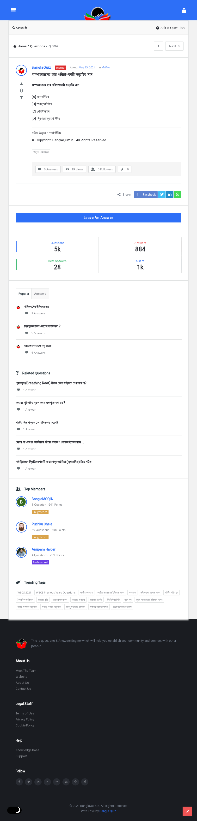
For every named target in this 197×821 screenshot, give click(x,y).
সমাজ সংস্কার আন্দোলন (27, 607)
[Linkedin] (38, 781)
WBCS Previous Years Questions (55, 592)
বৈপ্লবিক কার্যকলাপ (25, 599)
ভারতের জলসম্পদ (60, 599)
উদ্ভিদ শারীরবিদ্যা (41, 152)
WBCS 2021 (24, 592)
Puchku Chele (42, 524)
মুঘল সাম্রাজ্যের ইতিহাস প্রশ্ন (149, 599)
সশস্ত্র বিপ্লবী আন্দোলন (51, 607)
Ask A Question (172, 27)
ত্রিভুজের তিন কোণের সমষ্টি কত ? (42, 326)
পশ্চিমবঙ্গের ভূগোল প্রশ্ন (150, 592)
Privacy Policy (25, 719)
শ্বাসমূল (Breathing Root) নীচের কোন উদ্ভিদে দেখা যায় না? (51, 383)
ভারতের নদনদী (96, 599)
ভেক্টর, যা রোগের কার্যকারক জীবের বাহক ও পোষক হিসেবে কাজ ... (50, 442)
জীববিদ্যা (106, 67)
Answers (40, 293)
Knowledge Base (27, 750)
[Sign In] (184, 10)
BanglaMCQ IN (42, 499)
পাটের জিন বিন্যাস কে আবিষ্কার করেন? (37, 422)
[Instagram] (66, 781)
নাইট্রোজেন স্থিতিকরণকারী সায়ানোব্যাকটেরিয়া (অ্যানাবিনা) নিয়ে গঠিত (54, 462)
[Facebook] (19, 781)
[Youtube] (47, 781)
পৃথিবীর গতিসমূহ (171, 592)
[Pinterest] (75, 781)
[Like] (21, 83)
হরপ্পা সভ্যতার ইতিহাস (122, 607)
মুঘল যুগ (127, 599)
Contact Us (23, 688)
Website (21, 676)
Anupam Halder (43, 549)
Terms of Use (25, 713)
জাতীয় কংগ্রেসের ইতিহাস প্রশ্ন (111, 592)
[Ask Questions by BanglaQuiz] (100, 10)
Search (21, 27)
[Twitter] (28, 781)
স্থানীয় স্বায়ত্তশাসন (99, 607)
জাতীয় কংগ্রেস (86, 592)
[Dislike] (21, 97)
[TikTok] (84, 781)
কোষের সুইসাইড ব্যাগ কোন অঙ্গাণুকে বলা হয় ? (40, 403)
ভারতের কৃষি (43, 599)
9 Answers (38, 313)
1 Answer (29, 390)
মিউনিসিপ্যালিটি (113, 599)
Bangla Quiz (107, 811)
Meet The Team (26, 670)
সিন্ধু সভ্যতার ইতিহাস (75, 607)
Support (21, 756)
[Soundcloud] (56, 781)
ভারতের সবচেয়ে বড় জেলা (37, 346)
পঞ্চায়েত (132, 592)
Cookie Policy (25, 725)
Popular (23, 293)
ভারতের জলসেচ (78, 599)
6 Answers (38, 353)
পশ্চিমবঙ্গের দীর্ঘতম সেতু (36, 306)
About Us (22, 682)
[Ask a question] (187, 811)
